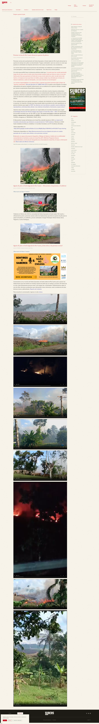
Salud (34, 57)
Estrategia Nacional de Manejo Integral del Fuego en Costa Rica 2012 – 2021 (36, 111)
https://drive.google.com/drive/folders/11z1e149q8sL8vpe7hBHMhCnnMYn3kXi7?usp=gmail (30, 144)
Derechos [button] (26, 9)
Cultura (72, 136)
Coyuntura (73, 134)
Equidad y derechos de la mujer (38, 9)
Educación (73, 141)
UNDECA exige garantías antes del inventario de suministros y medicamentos (76, 48)
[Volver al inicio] (4, 2)
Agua (72, 118)
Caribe (72, 131)
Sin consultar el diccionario (76, 61)
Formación (73, 148)
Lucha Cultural (73, 150)
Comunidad (73, 132)
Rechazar (10, 720)
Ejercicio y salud (74, 143)
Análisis (72, 124)
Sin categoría (73, 164)
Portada (69, 5)
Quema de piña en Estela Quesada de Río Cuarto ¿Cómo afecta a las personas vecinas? (37, 245)
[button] (10, 2)
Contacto (84, 5)
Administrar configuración (17, 720)
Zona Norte (73, 171)
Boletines (73, 129)
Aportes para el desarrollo (76, 125)
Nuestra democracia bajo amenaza (77, 68)
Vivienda (72, 169)
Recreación (73, 159)
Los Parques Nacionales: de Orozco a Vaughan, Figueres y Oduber (76, 52)
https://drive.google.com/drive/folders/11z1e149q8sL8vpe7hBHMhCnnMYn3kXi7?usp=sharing (40, 128)
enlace (40, 292)
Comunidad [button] (18, 9)
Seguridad (73, 162)
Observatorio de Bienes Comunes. (24, 141)
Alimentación (73, 122)
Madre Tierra (49, 9)
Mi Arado (73, 153)
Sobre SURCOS (75, 5)
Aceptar (5, 720)
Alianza (72, 120)
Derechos (26, 57)
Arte (72, 127)
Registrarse (20, 713)
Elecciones (73, 145)
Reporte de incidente (36, 289)
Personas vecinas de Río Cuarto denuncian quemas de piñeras (31, 55)
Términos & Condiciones (47, 719)
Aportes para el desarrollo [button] (7, 9)
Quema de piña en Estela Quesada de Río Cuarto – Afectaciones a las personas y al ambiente (39, 186)
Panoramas (73, 155)
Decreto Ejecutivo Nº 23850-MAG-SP (36, 84)
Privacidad (54, 719)
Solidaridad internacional (75, 166)
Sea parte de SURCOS (91, 5)
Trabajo (56, 9)
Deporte (72, 138)
